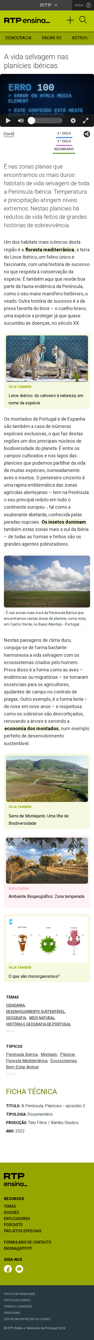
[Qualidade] (73, 1333)
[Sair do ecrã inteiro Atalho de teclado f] (85, 1333)
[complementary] (47, 670)
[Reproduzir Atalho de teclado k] (8, 1333)
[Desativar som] (33, 1333)
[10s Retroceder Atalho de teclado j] (21, 1333)
